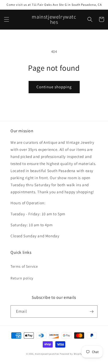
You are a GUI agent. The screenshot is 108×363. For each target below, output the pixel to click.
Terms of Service (24, 266)
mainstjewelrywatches (47, 353)
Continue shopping (54, 86)
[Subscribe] (91, 311)
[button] (6, 19)
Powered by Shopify (71, 353)
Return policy (21, 278)
